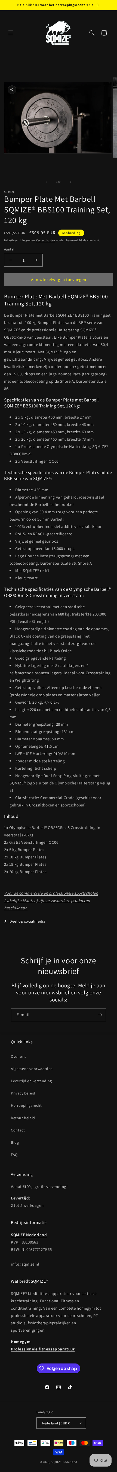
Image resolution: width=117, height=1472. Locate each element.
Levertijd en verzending (31, 1080)
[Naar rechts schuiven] (70, 182)
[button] (11, 33)
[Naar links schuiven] (47, 182)
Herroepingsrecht (26, 1105)
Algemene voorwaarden (32, 1068)
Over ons (18, 1056)
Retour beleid (23, 1117)
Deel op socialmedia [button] (27, 921)
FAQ (14, 1154)
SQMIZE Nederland (64, 1462)
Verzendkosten (45, 240)
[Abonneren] (100, 1015)
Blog (15, 1142)
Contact (18, 1130)
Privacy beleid (23, 1093)
